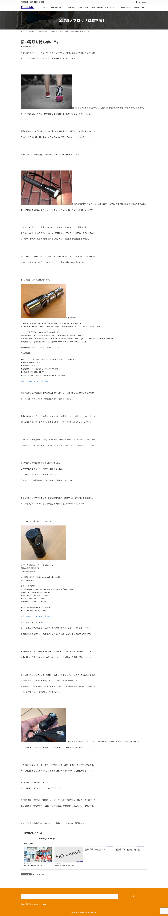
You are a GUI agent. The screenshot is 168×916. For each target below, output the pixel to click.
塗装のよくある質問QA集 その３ (34, 865)
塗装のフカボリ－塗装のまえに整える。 (128, 850)
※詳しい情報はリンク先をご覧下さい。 (37, 616)
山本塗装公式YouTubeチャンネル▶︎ (33, 904)
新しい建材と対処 (38, 874)
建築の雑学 (48, 861)
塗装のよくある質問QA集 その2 (65, 865)
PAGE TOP (162, 886)
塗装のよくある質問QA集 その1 (95, 850)
